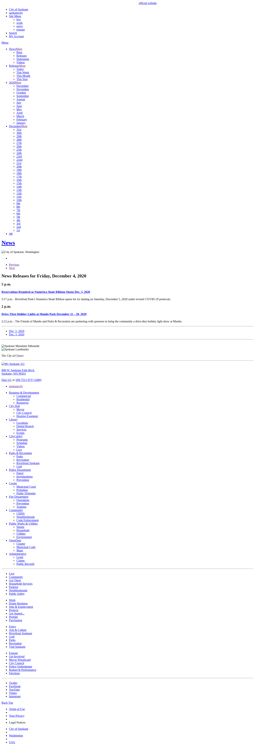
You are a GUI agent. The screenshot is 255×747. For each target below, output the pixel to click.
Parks (19, 456)
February (21, 119)
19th (19, 169)
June (19, 106)
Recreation (22, 459)
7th (18, 210)
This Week (22, 72)
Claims (20, 560)
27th (19, 143)
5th (18, 216)
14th (19, 186)
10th (19, 200)
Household (22, 530)
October (21, 92)
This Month (23, 75)
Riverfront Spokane (28, 463)
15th (19, 183)
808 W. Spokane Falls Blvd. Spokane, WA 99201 (18, 372)
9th (18, 203)
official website (148, 3)
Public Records (25, 563)
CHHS (20, 513)
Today (20, 69)
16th (19, 180)
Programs (22, 439)
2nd (18, 227)
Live (19, 449)
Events (20, 433)
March (20, 116)
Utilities (21, 533)
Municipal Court (26, 486)
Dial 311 (6, 380)
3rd (18, 223)
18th (19, 173)
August (20, 99)
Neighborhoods (25, 516)
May (19, 109)
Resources (22, 402)
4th (18, 220)
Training (21, 506)
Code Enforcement (27, 520)
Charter (20, 543)
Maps (19, 550)
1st (18, 230)
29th (19, 136)
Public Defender (26, 493)
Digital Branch (25, 426)
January (21, 122)
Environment (24, 537)
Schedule (21, 443)
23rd (19, 156)
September (22, 96)
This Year (22, 79)
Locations (22, 422)
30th (19, 133)
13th (19, 190)
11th (18, 196)
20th (19, 166)
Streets (20, 527)
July (18, 102)
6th (18, 213)
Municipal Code (25, 547)
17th (19, 176)
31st (18, 129)
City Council (24, 412)
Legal (19, 557)
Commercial (23, 396)
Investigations (24, 476)
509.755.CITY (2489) (28, 380)
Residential (22, 399)
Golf (19, 466)
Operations (22, 500)
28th (19, 139)
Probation (22, 490)
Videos (20, 62)
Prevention (22, 480)
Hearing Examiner (27, 416)
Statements (22, 59)
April (19, 112)
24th (19, 153)
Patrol (19, 473)
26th (19, 146)
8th (18, 206)
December (22, 85)
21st (18, 163)
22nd (19, 159)
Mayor (20, 409)
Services (21, 429)
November (22, 89)
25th (19, 149)
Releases (21, 55)
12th (19, 193)
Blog (19, 52)
